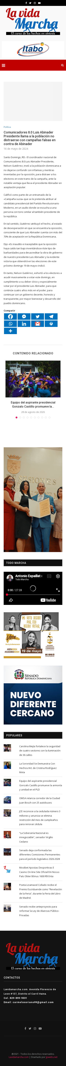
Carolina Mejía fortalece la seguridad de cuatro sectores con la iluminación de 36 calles (39, 751)
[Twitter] (37, 316)
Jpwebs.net (51, 1057)
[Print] (51, 323)
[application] (33, 499)
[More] (10, 331)
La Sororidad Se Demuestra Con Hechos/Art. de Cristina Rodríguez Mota (38, 768)
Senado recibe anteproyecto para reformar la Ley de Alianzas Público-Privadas (39, 911)
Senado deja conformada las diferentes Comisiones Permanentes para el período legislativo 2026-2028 (39, 855)
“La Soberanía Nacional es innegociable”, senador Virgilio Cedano (36, 837)
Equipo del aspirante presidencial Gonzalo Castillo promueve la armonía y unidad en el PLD (40, 785)
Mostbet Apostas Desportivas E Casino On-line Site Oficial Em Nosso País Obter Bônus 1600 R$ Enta (39, 872)
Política (7, 127)
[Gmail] (37, 323)
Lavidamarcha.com (19, 1057)
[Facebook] (10, 316)
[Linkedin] (24, 323)
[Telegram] (51, 316)
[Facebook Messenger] (24, 316)
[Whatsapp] (10, 323)
